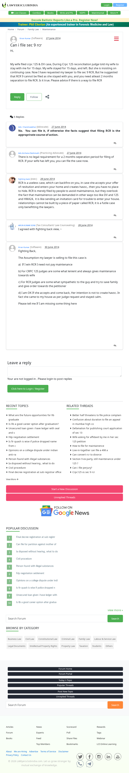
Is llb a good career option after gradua (36, 602)
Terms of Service (48, 751)
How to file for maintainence (88, 445)
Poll (68, 732)
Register (120, 4)
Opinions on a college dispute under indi (37, 580)
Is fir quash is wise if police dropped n (35, 588)
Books (50, 12)
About (9, 751)
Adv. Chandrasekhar (27, 127)
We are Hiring (20, 751)
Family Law (84, 638)
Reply (17, 97)
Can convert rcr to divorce (86, 454)
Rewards (101, 726)
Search (115, 618)
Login (107, 4)
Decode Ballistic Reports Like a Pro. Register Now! (64, 20)
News (39, 726)
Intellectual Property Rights (43, 646)
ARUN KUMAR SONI (26, 225)
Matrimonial (98, 12)
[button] (116, 40)
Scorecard (71, 726)
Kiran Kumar (25, 38)
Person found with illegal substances (29, 459)
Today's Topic (65, 680)
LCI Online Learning (106, 744)
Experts (40, 732)
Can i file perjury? (82, 467)
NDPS (82, 12)
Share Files (72, 738)
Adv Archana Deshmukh (28, 153)
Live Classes (20, 12)
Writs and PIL (66, 12)
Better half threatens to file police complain (96, 415)
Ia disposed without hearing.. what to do (31, 463)
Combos (37, 12)
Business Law (14, 638)
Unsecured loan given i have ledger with (36, 595)
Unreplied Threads (64, 497)
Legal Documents (16, 646)
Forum (9, 732)
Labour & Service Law (105, 638)
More (113, 12)
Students (96, 646)
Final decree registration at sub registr (35, 537)
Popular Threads (65, 685)
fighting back (24, 179)
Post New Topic (65, 691)
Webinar (101, 738)
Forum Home (65, 668)
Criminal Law (68, 638)
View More (11, 479)
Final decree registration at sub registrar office (35, 472)
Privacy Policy (12, 755)
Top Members (43, 744)
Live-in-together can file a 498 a (90, 450)
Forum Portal (65, 673)
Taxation (83, 646)
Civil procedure (17, 467)
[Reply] (115, 143)
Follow (34, 97)
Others (109, 646)
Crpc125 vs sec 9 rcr (83, 472)
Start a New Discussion (64, 489)
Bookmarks (72, 744)
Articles (9, 726)
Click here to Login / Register (28, 388)
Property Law (68, 646)
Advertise (33, 751)
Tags (99, 732)
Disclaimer (63, 751)
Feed (38, 738)
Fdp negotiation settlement (24, 437)
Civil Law (30, 638)
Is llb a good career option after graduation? (34, 423)
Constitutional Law (47, 638)
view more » (115, 610)
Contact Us (26, 755)
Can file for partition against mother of (36, 544)
